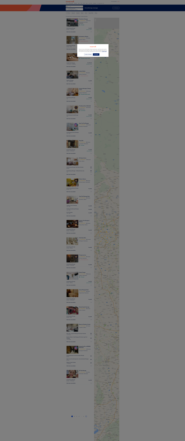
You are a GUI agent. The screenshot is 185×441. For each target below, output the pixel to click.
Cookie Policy (104, 51)
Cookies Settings (88, 54)
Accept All (96, 54)
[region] (93, 50)
